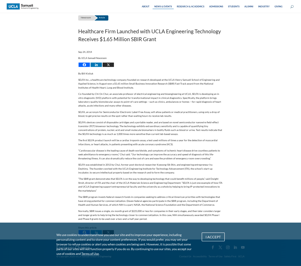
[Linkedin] (96, 65)
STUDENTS (234, 6)
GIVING (278, 6)
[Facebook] (84, 65)
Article (102, 17)
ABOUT (145, 6)
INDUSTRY (264, 6)
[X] (108, 65)
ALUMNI (248, 6)
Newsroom (86, 17)
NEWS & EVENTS (163, 6)
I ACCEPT (213, 237)
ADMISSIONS (216, 6)
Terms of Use (90, 254)
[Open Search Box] (292, 6)
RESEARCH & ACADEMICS (190, 6)
